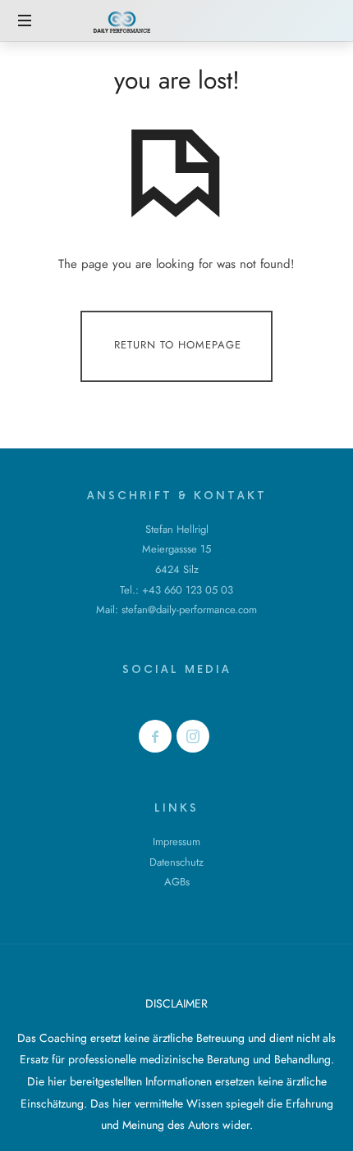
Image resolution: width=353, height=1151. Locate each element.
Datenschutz (176, 862)
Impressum (176, 841)
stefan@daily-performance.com (189, 609)
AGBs (177, 881)
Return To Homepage (177, 345)
